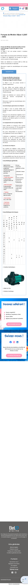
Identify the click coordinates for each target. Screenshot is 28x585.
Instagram (15, 572)
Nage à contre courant (13, 14)
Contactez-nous (14, 355)
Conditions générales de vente (14, 552)
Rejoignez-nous (14, 324)
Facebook (12, 572)
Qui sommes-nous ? (14, 561)
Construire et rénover (14, 13)
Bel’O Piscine (7, 579)
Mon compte (20, 8)
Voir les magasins (23, 4)
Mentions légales (14, 547)
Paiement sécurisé (14, 549)
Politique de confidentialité (14, 551)
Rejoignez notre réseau (14, 563)
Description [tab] (9, 71)
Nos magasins (14, 565)
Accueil (6, 13)
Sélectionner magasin (15, 8)
